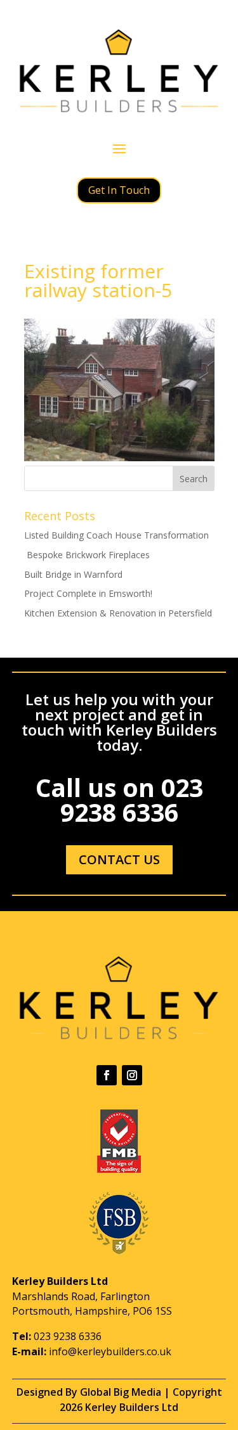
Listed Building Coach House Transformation (116, 535)
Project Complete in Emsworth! (88, 593)
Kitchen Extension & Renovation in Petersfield (118, 613)
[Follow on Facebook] (106, 1075)
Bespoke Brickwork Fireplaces (87, 555)
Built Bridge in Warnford (73, 574)
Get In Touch (119, 190)
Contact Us (119, 859)
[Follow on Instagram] (132, 1075)
